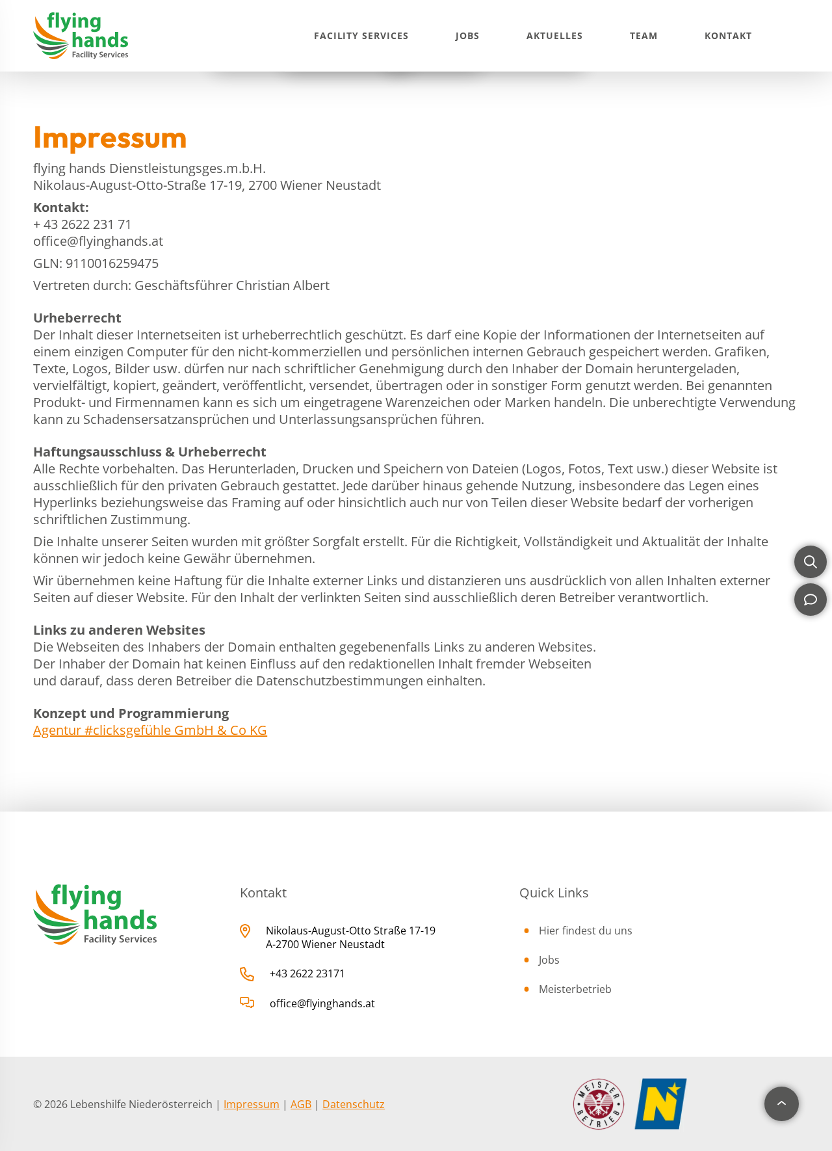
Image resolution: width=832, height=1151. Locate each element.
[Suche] (810, 562)
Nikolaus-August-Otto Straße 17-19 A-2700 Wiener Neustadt (351, 937)
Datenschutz (353, 1104)
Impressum (252, 1104)
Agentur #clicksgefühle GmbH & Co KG (150, 730)
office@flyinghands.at (322, 1003)
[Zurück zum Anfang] (781, 1104)
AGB (301, 1104)
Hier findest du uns (585, 930)
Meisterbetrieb (575, 989)
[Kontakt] (810, 599)
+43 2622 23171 (307, 973)
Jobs (549, 960)
